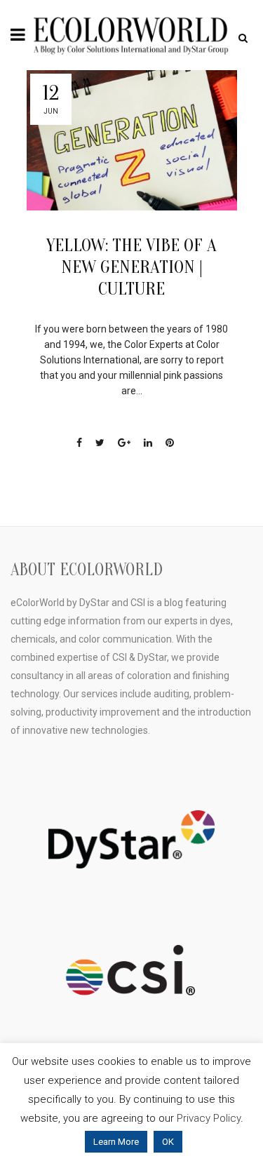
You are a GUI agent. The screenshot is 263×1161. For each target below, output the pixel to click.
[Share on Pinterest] (170, 442)
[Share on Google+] (124, 442)
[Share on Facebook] (79, 442)
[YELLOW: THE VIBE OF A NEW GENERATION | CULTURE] (132, 140)
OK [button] (168, 1141)
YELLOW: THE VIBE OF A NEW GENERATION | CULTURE (131, 267)
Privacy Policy (209, 1118)
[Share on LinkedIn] (148, 442)
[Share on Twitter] (99, 442)
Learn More (116, 1141)
